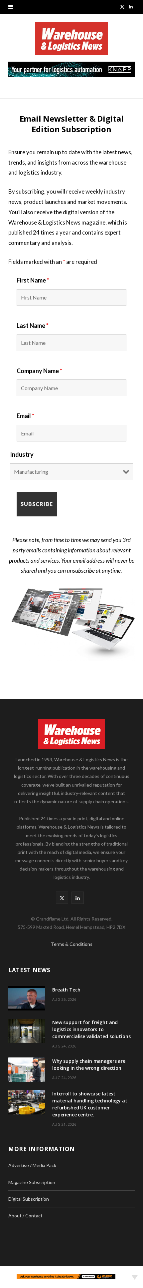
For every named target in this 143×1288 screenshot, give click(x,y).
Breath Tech (66, 989)
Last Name (33, 325)
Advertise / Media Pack (32, 1165)
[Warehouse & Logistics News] (71, 42)
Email (25, 415)
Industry (22, 454)
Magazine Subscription (31, 1182)
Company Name (39, 370)
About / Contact (25, 1215)
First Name (33, 280)
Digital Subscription (28, 1199)
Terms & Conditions (71, 944)
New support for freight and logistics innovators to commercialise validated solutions (91, 1029)
